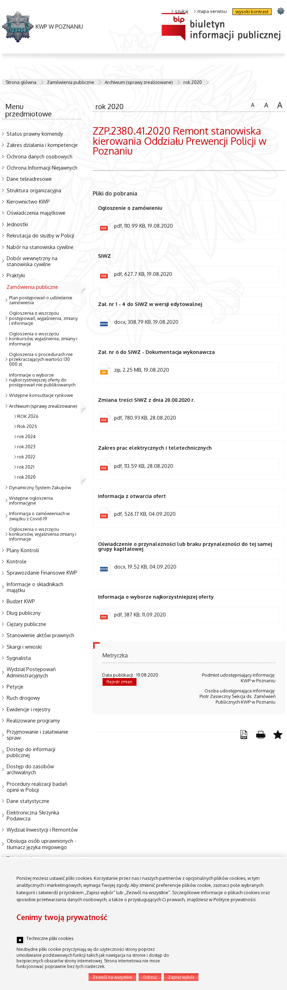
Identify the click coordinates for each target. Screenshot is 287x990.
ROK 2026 (27, 416)
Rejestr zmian (119, 681)
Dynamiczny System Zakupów (40, 487)
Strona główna (21, 82)
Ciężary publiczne (26, 624)
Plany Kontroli (23, 550)
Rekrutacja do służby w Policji (40, 235)
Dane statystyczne (28, 801)
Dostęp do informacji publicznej (31, 752)
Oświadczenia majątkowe (36, 212)
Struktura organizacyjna (34, 190)
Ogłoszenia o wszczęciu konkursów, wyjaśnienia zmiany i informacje (42, 534)
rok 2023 (26, 446)
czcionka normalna (251, 104)
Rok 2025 (27, 426)
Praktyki (16, 275)
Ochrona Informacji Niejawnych (42, 167)
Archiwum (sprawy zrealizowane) (139, 82)
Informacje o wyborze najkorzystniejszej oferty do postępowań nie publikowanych (42, 380)
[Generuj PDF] (244, 735)
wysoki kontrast (252, 11)
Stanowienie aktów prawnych (40, 635)
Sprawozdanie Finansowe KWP (42, 572)
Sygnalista (19, 658)
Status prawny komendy (35, 133)
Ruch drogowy (23, 698)
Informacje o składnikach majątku (35, 587)
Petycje (15, 686)
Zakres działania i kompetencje (42, 145)
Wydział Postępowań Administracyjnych (31, 672)
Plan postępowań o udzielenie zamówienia (40, 300)
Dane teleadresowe (29, 179)
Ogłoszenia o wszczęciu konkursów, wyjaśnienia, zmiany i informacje (43, 339)
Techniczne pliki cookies (49, 938)
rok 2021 (25, 467)
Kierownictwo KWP (28, 201)
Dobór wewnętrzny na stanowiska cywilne (32, 261)
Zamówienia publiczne (70, 82)
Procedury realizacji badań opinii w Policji (37, 787)
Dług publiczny (24, 613)
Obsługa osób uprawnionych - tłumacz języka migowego (41, 844)
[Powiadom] (278, 735)
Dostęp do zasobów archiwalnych (30, 769)
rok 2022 (26, 457)
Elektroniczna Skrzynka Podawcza (33, 815)
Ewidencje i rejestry (28, 709)
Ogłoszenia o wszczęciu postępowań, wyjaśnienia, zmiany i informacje (43, 318)
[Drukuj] (261, 735)
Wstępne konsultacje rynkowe (41, 395)
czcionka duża (278, 104)
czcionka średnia (264, 104)
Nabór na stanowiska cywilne (40, 247)
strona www (280, 10)
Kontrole (17, 561)
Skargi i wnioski (24, 646)
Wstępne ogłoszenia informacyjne (31, 500)
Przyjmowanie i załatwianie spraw (37, 734)
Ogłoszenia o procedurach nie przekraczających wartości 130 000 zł (41, 359)
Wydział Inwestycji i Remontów (42, 829)
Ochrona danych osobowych (39, 156)
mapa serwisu (212, 11)
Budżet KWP (21, 601)
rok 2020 (192, 82)
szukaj (181, 11)
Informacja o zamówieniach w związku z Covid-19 (39, 516)
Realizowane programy (33, 720)
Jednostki (17, 224)
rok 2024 (26, 436)
